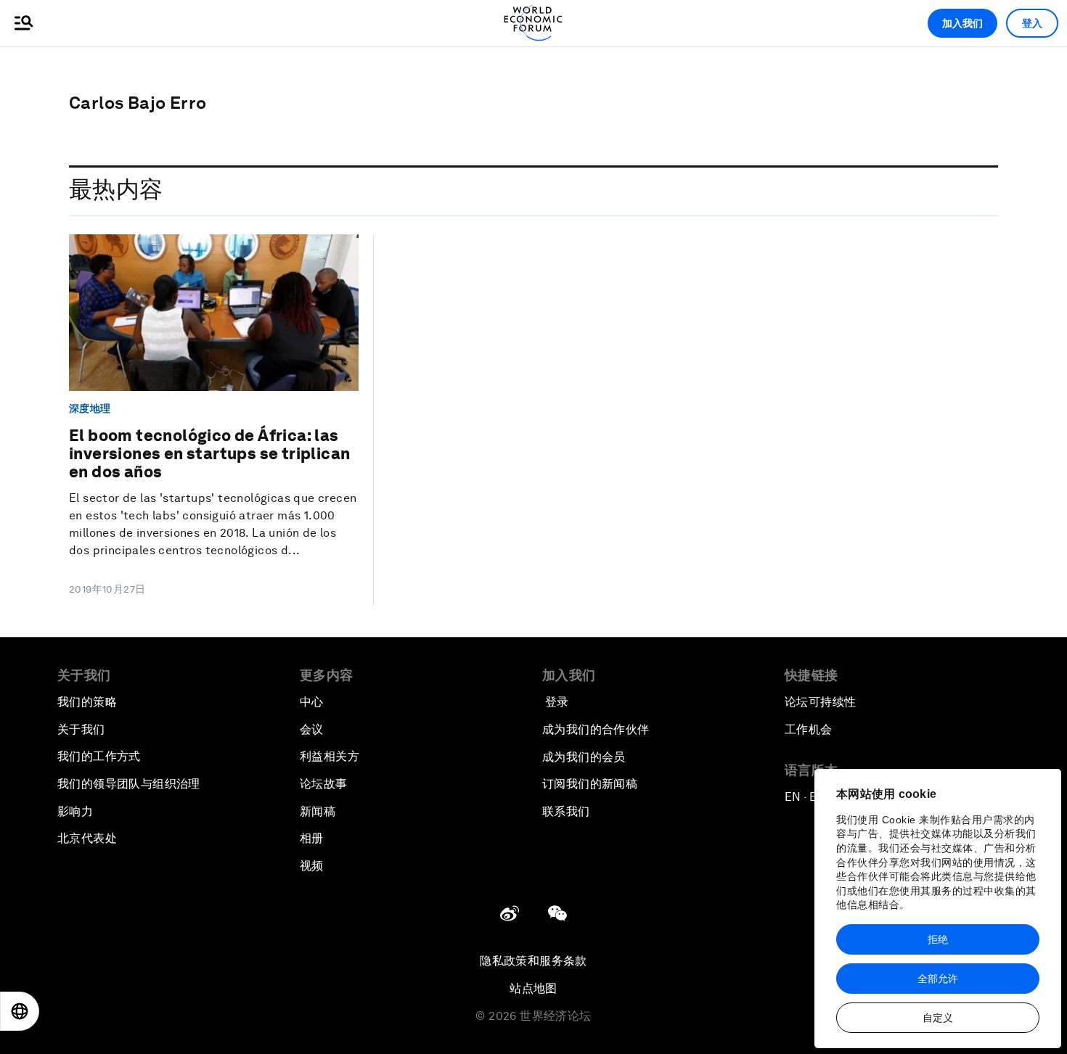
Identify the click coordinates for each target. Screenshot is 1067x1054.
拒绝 (938, 939)
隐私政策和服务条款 (533, 961)
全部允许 (937, 978)
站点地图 (533, 988)
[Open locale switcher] (19, 1011)
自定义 (938, 1018)
